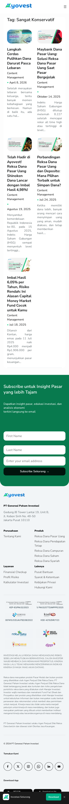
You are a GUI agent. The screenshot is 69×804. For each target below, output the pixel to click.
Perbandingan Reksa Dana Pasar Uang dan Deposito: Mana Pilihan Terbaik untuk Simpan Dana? (49, 171)
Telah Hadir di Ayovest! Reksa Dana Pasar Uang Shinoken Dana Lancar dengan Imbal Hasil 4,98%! (18, 173)
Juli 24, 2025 (47, 200)
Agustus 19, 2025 (19, 209)
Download (53, 797)
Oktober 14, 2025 (48, 97)
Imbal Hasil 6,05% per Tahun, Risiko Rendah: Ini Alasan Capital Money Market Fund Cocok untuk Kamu (19, 293)
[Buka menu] (65, 7)
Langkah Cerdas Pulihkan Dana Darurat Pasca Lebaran (19, 58)
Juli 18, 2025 (17, 325)
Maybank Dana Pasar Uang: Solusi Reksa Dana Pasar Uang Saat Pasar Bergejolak (49, 63)
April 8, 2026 (18, 83)
